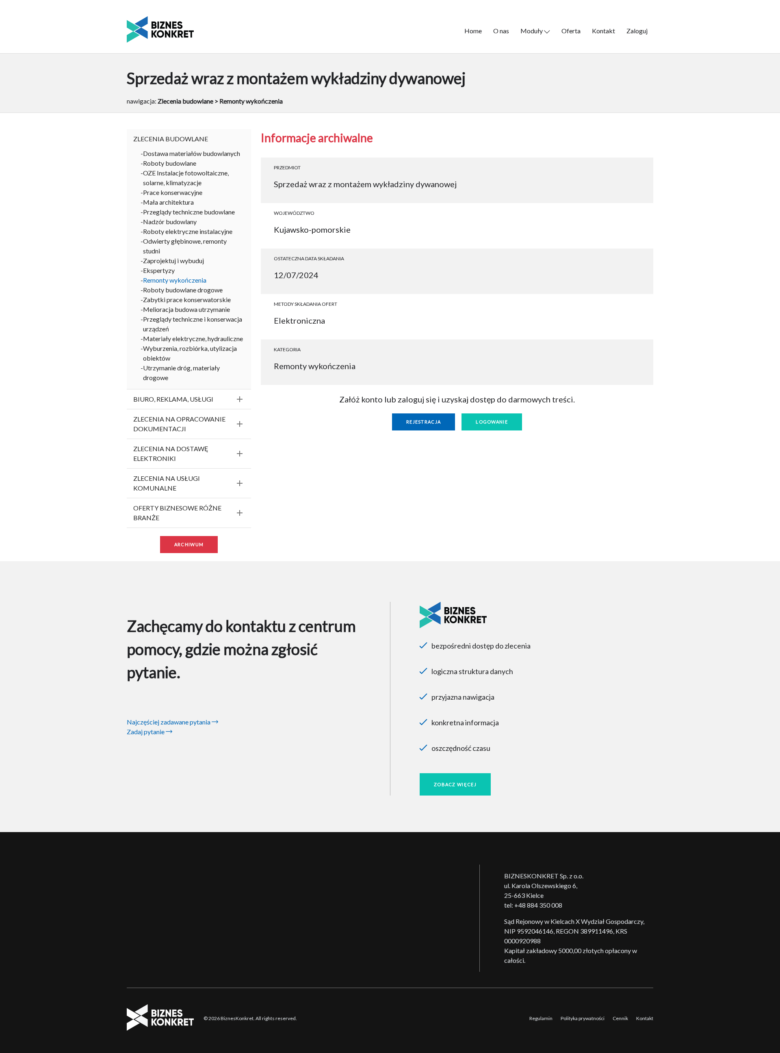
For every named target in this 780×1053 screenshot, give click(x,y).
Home (473, 31)
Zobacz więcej (455, 784)
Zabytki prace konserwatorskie (187, 299)
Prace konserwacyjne (172, 192)
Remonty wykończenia (174, 280)
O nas (501, 31)
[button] (189, 139)
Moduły (532, 31)
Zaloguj (637, 31)
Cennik (620, 1018)
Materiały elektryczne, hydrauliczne (193, 338)
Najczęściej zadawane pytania (169, 722)
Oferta (571, 31)
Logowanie (492, 421)
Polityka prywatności (582, 1018)
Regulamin (540, 1018)
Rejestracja (423, 421)
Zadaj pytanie (146, 731)
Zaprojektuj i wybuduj (173, 260)
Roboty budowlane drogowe (183, 290)
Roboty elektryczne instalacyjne (187, 231)
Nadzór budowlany (170, 221)
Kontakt (603, 31)
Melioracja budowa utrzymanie (186, 309)
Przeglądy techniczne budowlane (189, 212)
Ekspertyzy (159, 270)
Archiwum (189, 544)
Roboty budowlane (169, 163)
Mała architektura (168, 202)
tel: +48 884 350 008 (533, 905)
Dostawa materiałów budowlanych (191, 153)
